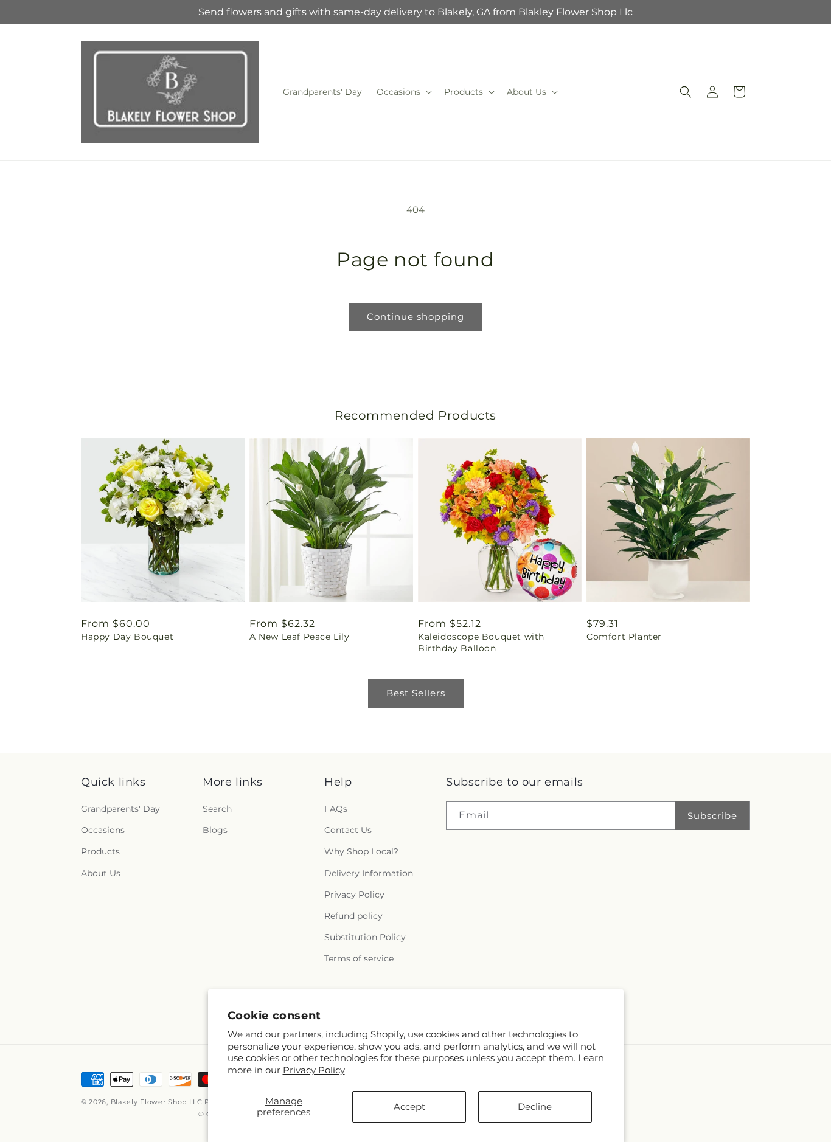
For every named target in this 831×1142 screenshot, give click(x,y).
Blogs (215, 830)
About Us (100, 873)
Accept (409, 1106)
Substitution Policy (365, 937)
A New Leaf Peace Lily (299, 636)
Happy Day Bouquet (127, 636)
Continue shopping (415, 316)
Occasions (103, 830)
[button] (403, 92)
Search (217, 808)
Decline (535, 1106)
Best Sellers (415, 693)
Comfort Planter (624, 636)
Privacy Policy (314, 1070)
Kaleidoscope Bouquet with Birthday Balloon (481, 642)
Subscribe (712, 816)
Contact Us (348, 830)
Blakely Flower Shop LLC (157, 1102)
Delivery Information (368, 873)
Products (100, 851)
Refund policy (353, 915)
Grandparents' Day (120, 808)
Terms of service (359, 958)
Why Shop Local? (361, 851)
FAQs (335, 808)
